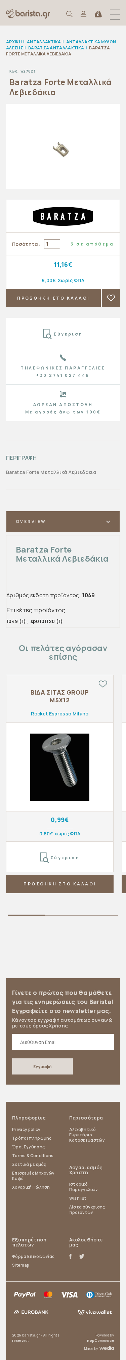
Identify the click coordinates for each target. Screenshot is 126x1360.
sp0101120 (43, 621)
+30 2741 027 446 (63, 375)
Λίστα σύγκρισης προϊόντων (87, 1209)
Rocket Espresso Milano (59, 713)
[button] (115, 14)
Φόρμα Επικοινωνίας (33, 1256)
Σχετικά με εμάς (29, 1164)
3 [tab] (99, 916)
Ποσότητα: (26, 244)
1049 (12, 621)
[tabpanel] (60, 784)
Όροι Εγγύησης (28, 1147)
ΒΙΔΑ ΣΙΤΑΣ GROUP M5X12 (60, 696)
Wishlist (77, 1198)
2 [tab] (63, 916)
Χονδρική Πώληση (31, 1187)
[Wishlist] (102, 684)
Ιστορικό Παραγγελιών (83, 1186)
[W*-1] (63, 146)
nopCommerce (100, 1340)
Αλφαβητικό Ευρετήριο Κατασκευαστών (86, 1135)
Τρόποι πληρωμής (32, 1138)
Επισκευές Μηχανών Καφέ (33, 1175)
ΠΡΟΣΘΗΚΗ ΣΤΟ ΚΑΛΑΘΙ (53, 298)
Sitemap (20, 1265)
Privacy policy (26, 1129)
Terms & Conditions (33, 1155)
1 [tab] (26, 916)
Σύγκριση (68, 334)
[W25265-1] (59, 767)
